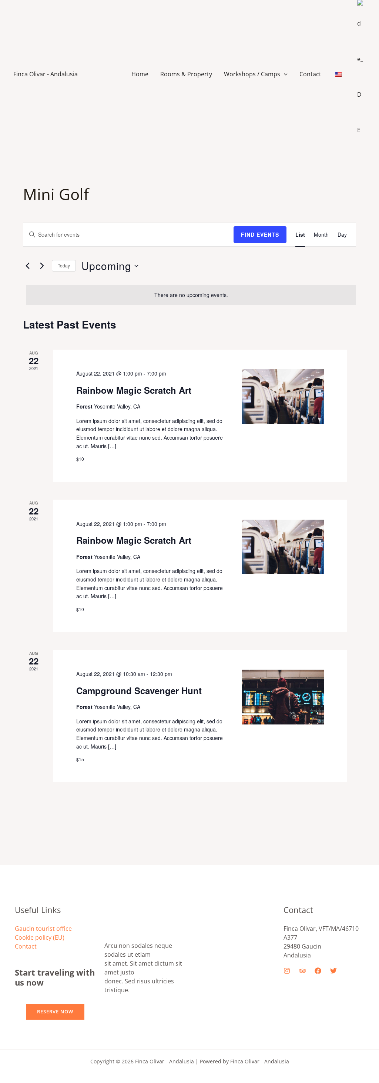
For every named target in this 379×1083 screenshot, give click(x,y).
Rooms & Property (186, 74)
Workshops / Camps (252, 74)
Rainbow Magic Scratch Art (133, 390)
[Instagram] (287, 970)
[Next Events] (41, 265)
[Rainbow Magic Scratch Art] (283, 396)
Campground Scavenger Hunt (139, 690)
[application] (284, 74)
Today (64, 265)
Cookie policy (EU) (39, 937)
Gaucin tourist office (43, 928)
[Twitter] (333, 970)
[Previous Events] (27, 265)
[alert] (191, 295)
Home (139, 74)
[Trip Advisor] (302, 970)
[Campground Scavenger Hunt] (283, 697)
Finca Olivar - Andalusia (45, 74)
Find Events (260, 234)
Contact (310, 74)
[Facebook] (318, 970)
